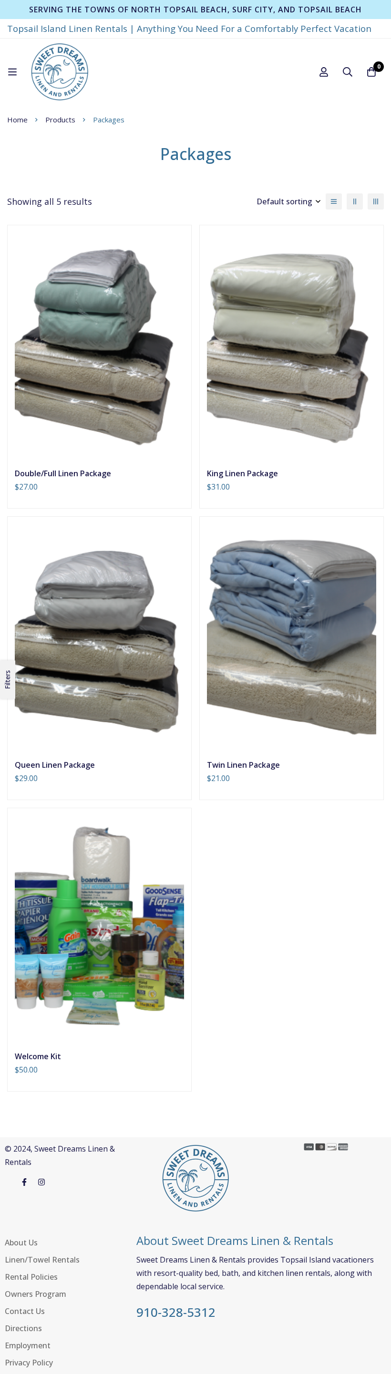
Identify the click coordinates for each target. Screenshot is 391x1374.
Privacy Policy (29, 1362)
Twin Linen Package (243, 765)
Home (17, 119)
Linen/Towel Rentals (42, 1259)
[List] (334, 201)
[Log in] (324, 72)
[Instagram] (41, 1182)
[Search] (348, 72)
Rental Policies (31, 1277)
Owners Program (35, 1294)
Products (60, 119)
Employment (28, 1345)
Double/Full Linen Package (63, 473)
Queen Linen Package (55, 765)
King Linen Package (242, 473)
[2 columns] (355, 201)
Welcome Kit (38, 1056)
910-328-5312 (176, 1312)
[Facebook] (24, 1182)
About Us (21, 1242)
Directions (23, 1328)
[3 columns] (376, 201)
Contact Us (25, 1311)
